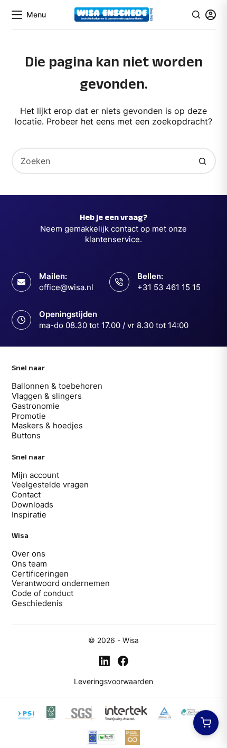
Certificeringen (40, 574)
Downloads (32, 505)
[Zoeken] (196, 14)
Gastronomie (36, 406)
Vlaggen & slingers (47, 396)
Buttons (26, 435)
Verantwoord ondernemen (61, 583)
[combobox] (102, 161)
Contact (26, 495)
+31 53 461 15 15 (169, 287)
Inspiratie (29, 515)
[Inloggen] (210, 14)
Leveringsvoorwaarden (113, 681)
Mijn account (35, 475)
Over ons (28, 554)
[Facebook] (123, 661)
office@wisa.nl (66, 287)
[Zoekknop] (203, 161)
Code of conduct (42, 593)
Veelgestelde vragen (50, 485)
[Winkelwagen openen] (206, 722)
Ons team (29, 564)
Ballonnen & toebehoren (57, 386)
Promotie (29, 416)
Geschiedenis (37, 603)
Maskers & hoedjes (47, 425)
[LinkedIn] (104, 661)
